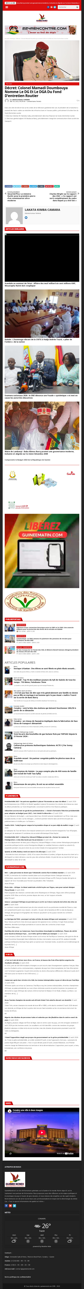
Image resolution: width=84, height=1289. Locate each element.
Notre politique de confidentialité (18, 1277)
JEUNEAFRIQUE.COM (15, 867)
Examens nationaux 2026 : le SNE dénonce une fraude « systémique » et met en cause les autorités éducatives (41, 396)
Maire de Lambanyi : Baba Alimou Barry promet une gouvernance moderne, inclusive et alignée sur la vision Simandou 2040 (39, 452)
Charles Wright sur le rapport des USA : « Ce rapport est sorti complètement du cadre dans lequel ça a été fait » (63, 196)
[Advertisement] (42, 138)
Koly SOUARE (22, 631)
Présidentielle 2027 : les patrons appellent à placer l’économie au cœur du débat (35, 801)
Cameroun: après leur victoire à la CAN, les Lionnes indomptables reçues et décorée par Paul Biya (42, 980)
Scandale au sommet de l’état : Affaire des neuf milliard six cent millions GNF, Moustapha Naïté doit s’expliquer (40, 284)
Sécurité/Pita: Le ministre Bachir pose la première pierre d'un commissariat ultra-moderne (21, 196)
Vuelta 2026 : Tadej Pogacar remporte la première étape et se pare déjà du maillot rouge (39, 825)
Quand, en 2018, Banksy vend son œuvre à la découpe (25, 851)
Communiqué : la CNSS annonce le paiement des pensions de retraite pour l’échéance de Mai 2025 (43, 639)
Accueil (7, 39)
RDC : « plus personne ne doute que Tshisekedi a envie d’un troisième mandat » (35, 873)
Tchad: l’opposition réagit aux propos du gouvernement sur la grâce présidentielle (36, 1037)
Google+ (26, 186)
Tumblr (41, 186)
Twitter (17, 186)
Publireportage (21, 625)
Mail (58, 186)
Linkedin (34, 186)
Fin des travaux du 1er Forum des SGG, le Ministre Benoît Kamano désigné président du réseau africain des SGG (47, 651)
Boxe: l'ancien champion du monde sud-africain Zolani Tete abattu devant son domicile (38, 1000)
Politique (12, 39)
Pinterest (50, 186)
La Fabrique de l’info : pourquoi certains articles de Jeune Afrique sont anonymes (35, 919)
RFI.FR (9, 954)
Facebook (9, 186)
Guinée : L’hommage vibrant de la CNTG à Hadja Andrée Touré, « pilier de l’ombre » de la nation (38, 340)
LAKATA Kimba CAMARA (21, 100)
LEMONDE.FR (12, 796)
